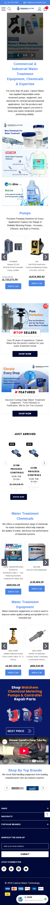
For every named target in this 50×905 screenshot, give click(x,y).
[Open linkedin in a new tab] (18, 868)
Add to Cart (13, 286)
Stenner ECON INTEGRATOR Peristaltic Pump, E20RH (13, 267)
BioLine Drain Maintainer (37, 570)
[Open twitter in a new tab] (11, 868)
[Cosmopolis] (25, 377)
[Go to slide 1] (4, 256)
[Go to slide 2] (46, 256)
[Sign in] (39, 9)
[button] (25, 135)
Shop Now (25, 353)
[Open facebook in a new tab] (3, 868)
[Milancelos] (25, 317)
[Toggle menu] (3, 9)
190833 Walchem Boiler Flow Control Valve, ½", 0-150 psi (13, 657)
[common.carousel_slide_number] (25, 36)
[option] (17, 788)
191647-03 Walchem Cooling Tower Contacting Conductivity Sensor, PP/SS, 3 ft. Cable (37, 657)
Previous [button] (18, 55)
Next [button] (31, 55)
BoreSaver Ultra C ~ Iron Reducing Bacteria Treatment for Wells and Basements (13, 576)
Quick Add (18, 497)
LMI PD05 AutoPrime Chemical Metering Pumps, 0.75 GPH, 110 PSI (37, 267)
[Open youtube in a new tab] (25, 868)
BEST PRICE (16, 731)
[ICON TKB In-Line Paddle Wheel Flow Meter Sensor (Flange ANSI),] (33, 453)
